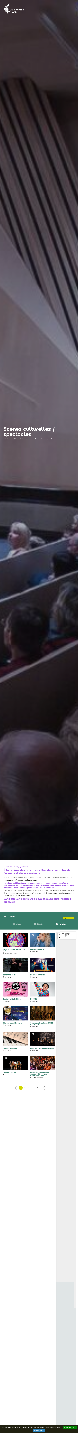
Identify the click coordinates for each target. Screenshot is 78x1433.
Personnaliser (39, 1430)
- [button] (59, 937)
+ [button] (59, 934)
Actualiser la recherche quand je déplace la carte (68, 935)
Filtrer (69, 918)
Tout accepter (71, 1427)
